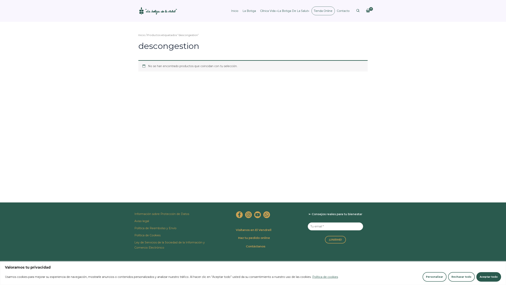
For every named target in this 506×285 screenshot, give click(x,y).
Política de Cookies (147, 235)
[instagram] (248, 214)
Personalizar (434, 276)
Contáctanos (255, 246)
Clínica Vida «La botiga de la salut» (284, 11)
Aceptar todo (489, 276)
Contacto (343, 11)
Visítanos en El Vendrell (253, 230)
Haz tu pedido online (254, 238)
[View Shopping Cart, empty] (368, 10)
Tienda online (323, 11)
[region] (253, 273)
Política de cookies (325, 277)
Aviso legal (141, 221)
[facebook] (239, 214)
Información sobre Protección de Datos (161, 214)
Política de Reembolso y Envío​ (155, 228)
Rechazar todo (461, 276)
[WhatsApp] (266, 214)
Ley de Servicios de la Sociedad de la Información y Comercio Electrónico (169, 245)
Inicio (234, 11)
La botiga (249, 11)
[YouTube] (257, 214)
